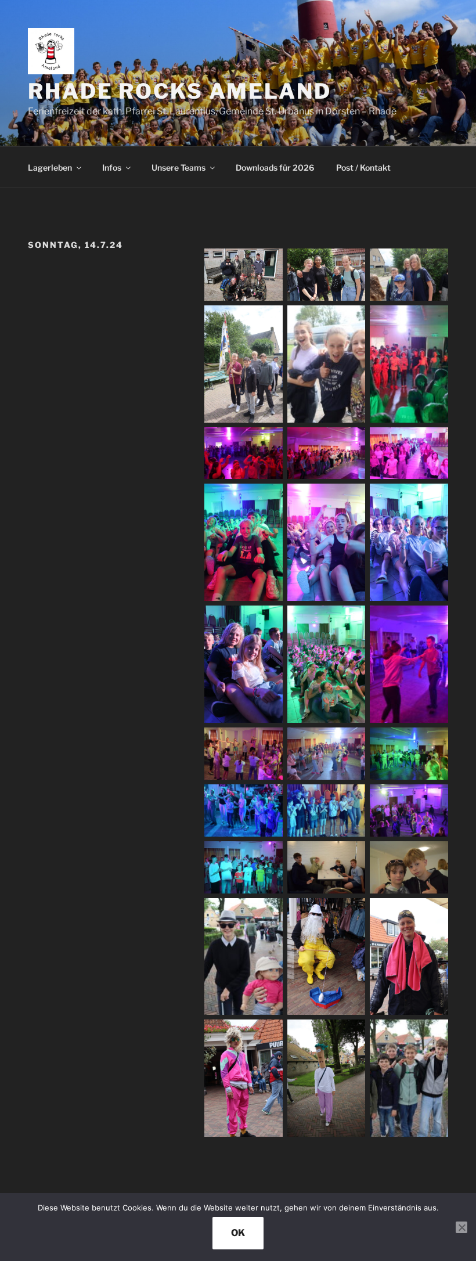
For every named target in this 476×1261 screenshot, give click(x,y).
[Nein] (461, 1227)
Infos (111, 167)
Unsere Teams (178, 167)
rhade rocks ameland (179, 91)
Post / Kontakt (363, 167)
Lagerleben (50, 167)
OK (238, 1232)
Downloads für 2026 (275, 167)
